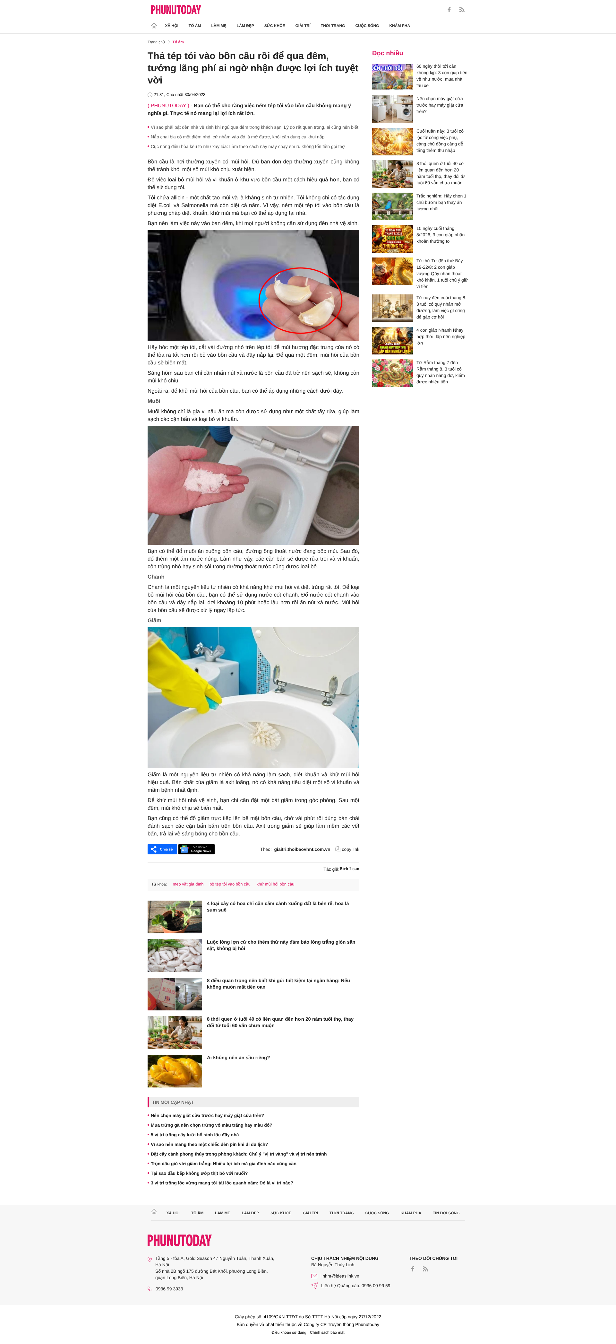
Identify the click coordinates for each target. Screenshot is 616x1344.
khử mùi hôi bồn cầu (276, 884)
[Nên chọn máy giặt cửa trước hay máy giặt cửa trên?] (392, 109)
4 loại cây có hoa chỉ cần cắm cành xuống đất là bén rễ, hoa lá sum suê (278, 907)
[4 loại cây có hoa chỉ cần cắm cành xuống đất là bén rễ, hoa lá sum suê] (175, 917)
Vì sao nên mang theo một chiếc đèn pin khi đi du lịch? (209, 1144)
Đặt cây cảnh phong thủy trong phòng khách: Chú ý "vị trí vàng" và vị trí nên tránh (239, 1153)
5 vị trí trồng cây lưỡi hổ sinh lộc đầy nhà (195, 1134)
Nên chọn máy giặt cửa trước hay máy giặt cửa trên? (207, 1115)
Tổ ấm (195, 25)
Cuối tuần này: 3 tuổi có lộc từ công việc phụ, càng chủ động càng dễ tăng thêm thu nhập (440, 140)
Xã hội (171, 25)
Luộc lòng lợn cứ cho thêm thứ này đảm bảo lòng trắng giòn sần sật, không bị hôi (281, 945)
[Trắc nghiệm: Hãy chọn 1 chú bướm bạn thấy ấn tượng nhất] (392, 206)
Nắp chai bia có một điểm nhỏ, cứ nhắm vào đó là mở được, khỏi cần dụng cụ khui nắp (237, 136)
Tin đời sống (446, 1213)
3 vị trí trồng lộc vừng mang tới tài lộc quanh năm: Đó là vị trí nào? (222, 1182)
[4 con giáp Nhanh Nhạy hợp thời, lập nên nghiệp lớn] (392, 340)
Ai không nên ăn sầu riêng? (238, 1057)
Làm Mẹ (219, 25)
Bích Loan (349, 869)
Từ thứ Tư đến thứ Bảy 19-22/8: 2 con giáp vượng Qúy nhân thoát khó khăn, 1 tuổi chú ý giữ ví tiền (442, 273)
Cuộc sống (367, 25)
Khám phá (399, 25)
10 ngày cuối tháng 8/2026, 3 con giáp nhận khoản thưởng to (440, 235)
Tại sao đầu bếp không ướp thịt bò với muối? (199, 1173)
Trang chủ (156, 42)
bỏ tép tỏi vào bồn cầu (230, 884)
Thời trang (333, 25)
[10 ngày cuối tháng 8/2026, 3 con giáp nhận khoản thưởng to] (392, 239)
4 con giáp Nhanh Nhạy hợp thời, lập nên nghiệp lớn (440, 336)
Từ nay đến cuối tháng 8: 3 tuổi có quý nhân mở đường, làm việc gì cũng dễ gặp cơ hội (441, 307)
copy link (350, 849)
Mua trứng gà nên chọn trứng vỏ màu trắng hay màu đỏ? (211, 1125)
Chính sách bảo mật (327, 1332)
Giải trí (302, 25)
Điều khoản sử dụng (289, 1332)
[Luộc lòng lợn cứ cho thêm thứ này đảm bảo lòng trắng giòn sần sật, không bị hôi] (175, 955)
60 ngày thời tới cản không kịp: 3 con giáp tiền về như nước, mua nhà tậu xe (441, 76)
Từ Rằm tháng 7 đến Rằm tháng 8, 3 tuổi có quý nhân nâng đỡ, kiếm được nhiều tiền (440, 372)
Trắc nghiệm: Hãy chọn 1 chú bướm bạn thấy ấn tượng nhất (441, 202)
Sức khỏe (274, 25)
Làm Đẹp (245, 25)
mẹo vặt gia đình (188, 884)
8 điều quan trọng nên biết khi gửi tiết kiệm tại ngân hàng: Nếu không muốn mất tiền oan (278, 984)
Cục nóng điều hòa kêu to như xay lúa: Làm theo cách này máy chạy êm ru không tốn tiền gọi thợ (248, 146)
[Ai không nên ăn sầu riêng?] (175, 1071)
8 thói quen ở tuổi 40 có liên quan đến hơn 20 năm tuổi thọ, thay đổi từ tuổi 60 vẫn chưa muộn (280, 1022)
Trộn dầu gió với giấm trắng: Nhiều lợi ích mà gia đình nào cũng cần (223, 1163)
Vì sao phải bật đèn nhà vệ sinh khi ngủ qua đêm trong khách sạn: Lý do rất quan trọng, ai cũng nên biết (254, 127)
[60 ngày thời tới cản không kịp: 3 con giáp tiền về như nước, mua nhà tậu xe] (392, 77)
